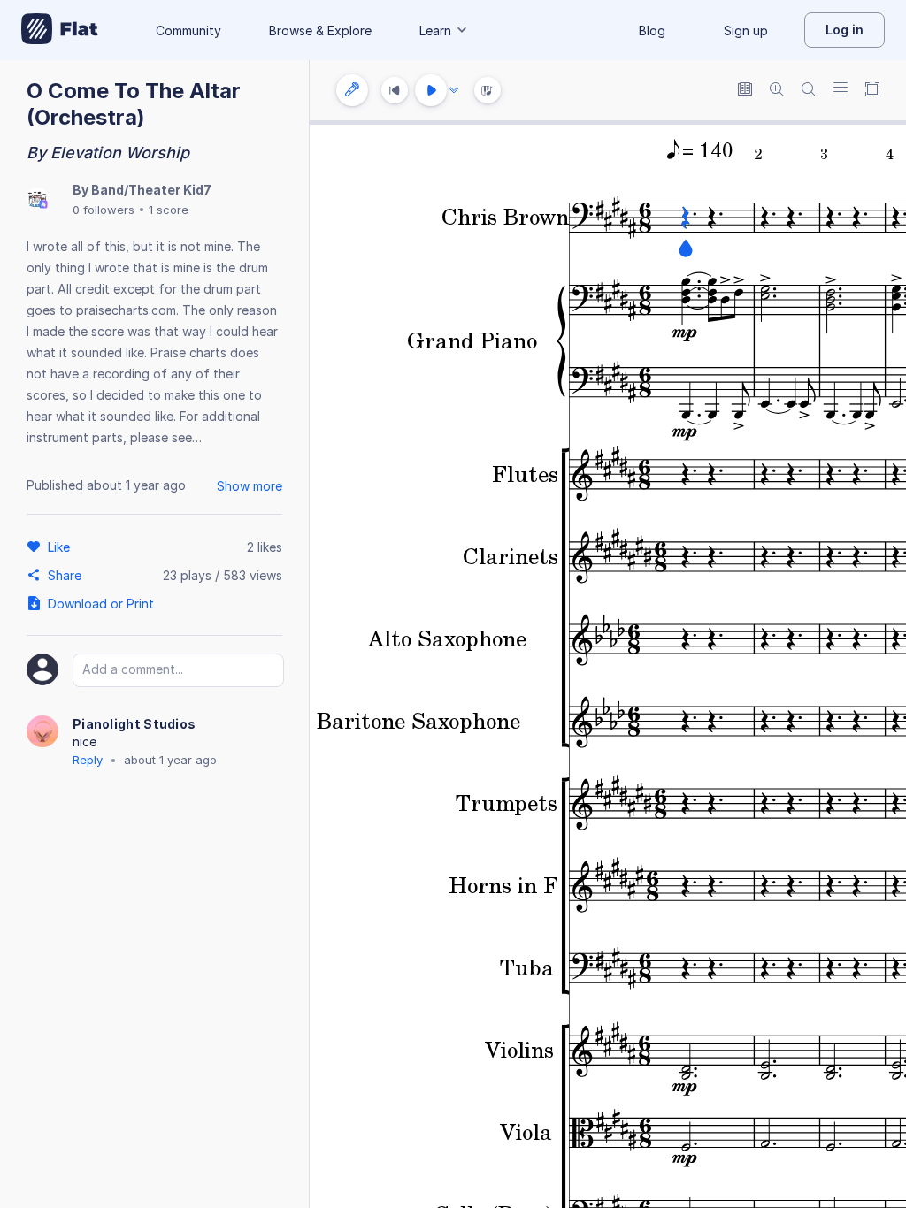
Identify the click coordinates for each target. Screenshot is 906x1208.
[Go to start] (394, 90)
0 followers (103, 210)
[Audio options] (454, 90)
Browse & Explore (320, 30)
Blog (652, 30)
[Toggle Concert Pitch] (745, 90)
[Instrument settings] (352, 90)
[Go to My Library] (59, 30)
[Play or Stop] (431, 90)
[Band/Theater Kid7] (37, 199)
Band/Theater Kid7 (151, 189)
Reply (88, 760)
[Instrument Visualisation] (487, 90)
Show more (249, 485)
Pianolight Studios (134, 723)
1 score (168, 210)
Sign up (746, 30)
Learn (435, 30)
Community (188, 30)
